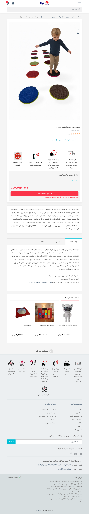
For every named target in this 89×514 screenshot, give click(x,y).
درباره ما (79, 426)
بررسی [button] (58, 241)
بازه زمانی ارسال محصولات (47, 416)
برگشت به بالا (42, 351)
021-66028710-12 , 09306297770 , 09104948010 (54, 465)
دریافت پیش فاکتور (75, 416)
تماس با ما (78, 430)
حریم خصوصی (51, 413)
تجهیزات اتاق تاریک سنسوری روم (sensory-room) (62, 140)
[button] (9, 3)
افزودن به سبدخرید (43, 193)
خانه (80, 409)
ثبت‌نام (11, 442)
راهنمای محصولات (50, 423)
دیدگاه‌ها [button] (43, 241)
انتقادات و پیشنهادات (49, 409)
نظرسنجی (53, 420)
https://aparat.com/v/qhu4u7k (41, 282)
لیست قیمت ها (77, 420)
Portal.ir (38, 510)
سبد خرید (79, 413)
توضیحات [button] (73, 241)
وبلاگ (80, 423)
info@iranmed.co (64, 469)
